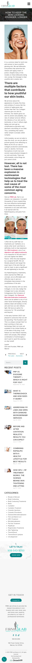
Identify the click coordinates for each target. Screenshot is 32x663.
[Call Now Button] (4, 659)
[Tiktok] (19, 635)
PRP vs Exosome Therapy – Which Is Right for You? (20, 377)
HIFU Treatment (13, 519)
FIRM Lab (13, 197)
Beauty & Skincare (14, 497)
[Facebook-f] (13, 635)
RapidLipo (11, 525)
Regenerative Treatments (16, 528)
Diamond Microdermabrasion (17, 514)
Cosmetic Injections (14, 510)
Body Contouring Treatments (17, 501)
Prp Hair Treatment (14, 523)
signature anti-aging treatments (15, 252)
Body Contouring (13, 499)
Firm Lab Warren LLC (15, 517)
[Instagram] (16, 635)
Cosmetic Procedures (15, 512)
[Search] (25, 362)
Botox (10, 503)
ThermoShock (12, 532)
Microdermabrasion (14, 521)
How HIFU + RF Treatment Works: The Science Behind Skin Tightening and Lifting (20, 478)
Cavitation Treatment (14, 508)
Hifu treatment (12, 250)
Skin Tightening (13, 530)
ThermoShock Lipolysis (15, 534)
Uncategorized (12, 537)
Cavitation (11, 506)
